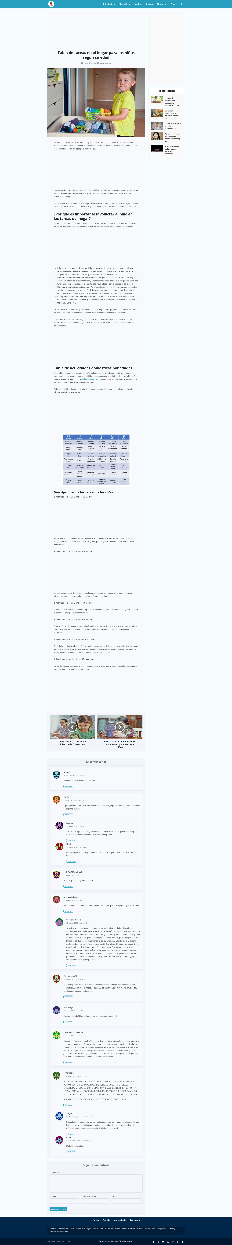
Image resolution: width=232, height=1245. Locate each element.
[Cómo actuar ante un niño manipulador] (158, 126)
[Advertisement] (96, 30)
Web (114, 1196)
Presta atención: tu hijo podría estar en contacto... (172, 150)
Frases (174, 4)
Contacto (114, 1241)
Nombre (54, 1196)
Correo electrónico (89, 1196)
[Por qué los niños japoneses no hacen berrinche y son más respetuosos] (158, 136)
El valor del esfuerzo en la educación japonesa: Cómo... (172, 102)
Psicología (108, 4)
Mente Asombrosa (104, 63)
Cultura (149, 4)
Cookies (130, 1241)
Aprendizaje (120, 1220)
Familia (137, 4)
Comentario (55, 1173)
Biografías (162, 4)
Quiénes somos (104, 1241)
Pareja (95, 1220)
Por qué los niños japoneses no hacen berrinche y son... (172, 137)
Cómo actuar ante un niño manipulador (173, 125)
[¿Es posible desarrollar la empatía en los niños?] (158, 113)
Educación (123, 4)
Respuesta (68, 786)
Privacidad (122, 1241)
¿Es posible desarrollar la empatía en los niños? (171, 114)
